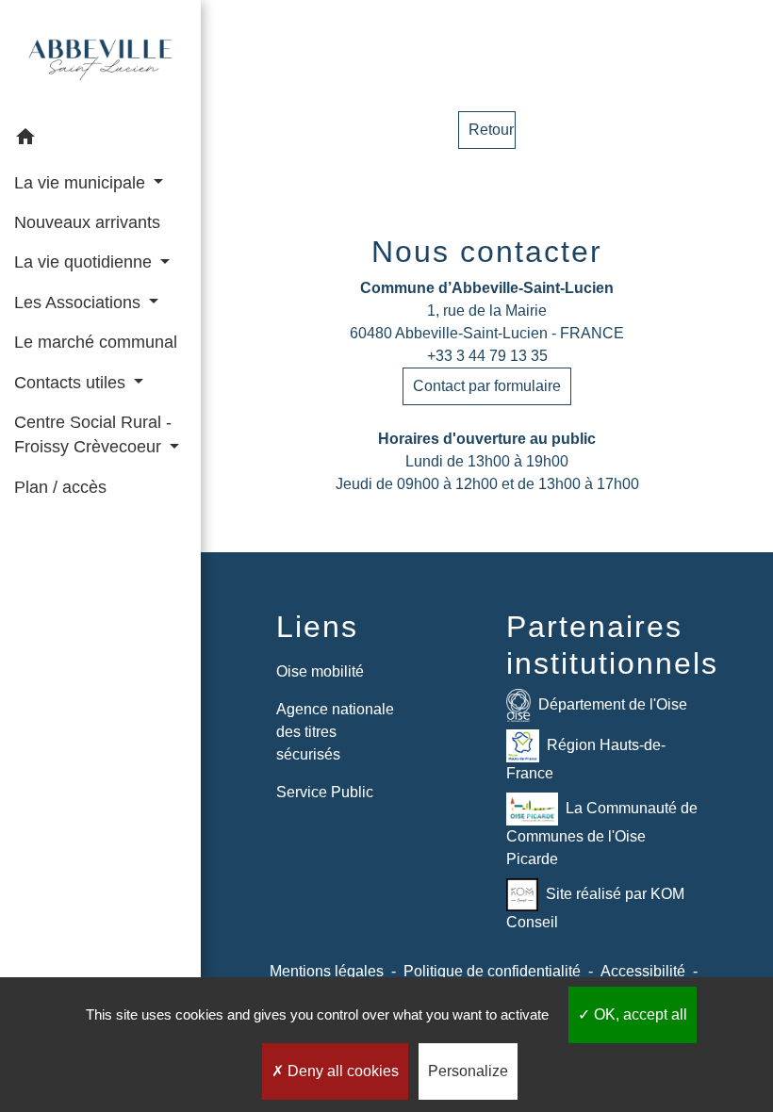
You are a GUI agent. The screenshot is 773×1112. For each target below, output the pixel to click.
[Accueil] (101, 59)
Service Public (324, 792)
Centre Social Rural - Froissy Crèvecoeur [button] (93, 434)
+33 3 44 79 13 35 (487, 356)
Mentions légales (327, 971)
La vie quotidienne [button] (85, 262)
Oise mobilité (320, 671)
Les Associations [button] (79, 302)
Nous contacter (486, 252)
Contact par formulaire (487, 386)
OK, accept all (638, 1014)
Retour (491, 130)
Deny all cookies (341, 1071)
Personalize (468, 1071)
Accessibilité (642, 971)
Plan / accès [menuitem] (60, 487)
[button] (100, 140)
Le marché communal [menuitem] (95, 342)
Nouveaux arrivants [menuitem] (87, 222)
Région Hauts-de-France (586, 759)
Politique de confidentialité (492, 971)
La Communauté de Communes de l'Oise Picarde (602, 833)
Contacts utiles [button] (72, 382)
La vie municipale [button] (82, 182)
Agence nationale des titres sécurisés (335, 731)
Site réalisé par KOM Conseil (595, 908)
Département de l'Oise (612, 704)
